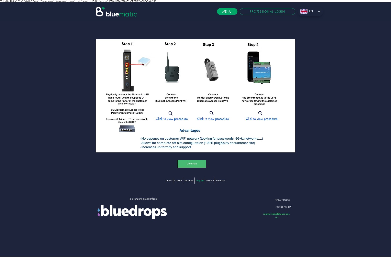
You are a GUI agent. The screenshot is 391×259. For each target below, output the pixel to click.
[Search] (170, 113)
